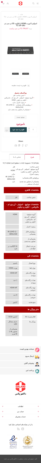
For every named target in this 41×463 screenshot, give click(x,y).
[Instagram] (22, 429)
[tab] (32, 157)
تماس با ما (17, 157)
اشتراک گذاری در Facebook (23, 145)
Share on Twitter (26, 145)
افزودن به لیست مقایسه (19, 86)
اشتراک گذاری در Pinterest (19, 145)
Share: (20, 141)
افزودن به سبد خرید (18, 130)
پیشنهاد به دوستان (15, 145)
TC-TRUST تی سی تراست (18, 28)
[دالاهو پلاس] (20, 3)
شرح (32, 157)
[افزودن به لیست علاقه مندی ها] (6, 129)
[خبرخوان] (18, 429)
